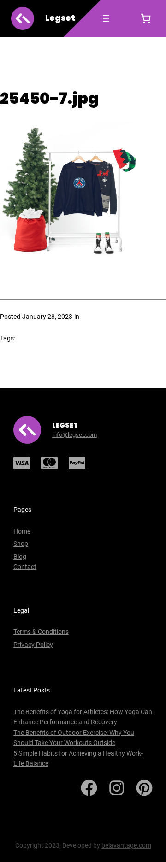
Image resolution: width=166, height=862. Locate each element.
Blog (19, 556)
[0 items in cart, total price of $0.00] (145, 18)
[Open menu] (106, 18)
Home (21, 531)
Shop (20, 543)
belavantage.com (126, 845)
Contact (24, 566)
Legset (60, 17)
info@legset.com (74, 434)
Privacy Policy (33, 644)
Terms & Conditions (41, 631)
